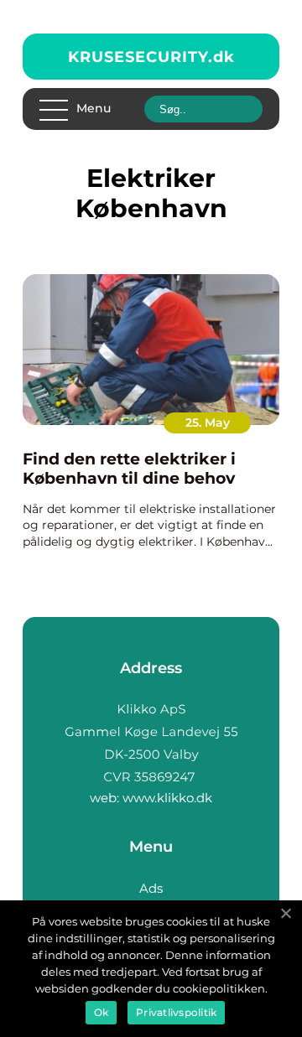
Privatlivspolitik (176, 1012)
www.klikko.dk (167, 798)
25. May (207, 422)
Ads (151, 888)
